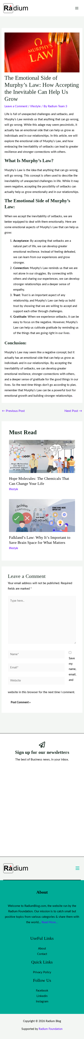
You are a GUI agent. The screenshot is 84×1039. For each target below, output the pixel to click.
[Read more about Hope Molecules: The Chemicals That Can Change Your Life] (42, 456)
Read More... (50, 922)
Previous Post (13, 410)
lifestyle (35, 106)
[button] (77, 868)
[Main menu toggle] (77, 8)
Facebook (42, 990)
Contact (42, 954)
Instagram (42, 1001)
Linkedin (42, 996)
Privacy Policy (42, 972)
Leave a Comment (15, 106)
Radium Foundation (51, 1029)
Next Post (73, 410)
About (42, 948)
